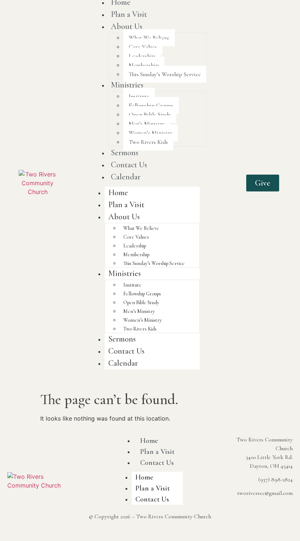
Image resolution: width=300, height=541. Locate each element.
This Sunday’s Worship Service (165, 74)
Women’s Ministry (150, 133)
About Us (126, 26)
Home (118, 192)
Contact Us (129, 164)
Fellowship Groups (151, 105)
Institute (139, 96)
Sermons (124, 152)
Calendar (125, 177)
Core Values (143, 47)
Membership (144, 65)
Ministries (127, 85)
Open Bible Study (150, 114)
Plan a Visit (129, 14)
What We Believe (149, 37)
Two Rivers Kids (148, 142)
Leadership (142, 56)
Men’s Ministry (147, 123)
